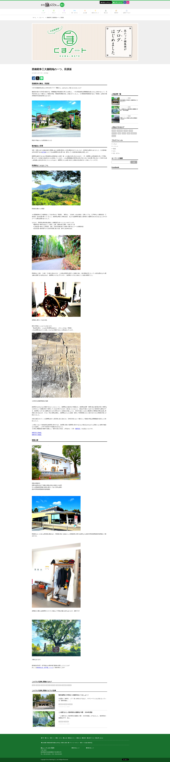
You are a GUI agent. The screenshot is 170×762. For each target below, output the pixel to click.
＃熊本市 (38, 685)
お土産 (85, 13)
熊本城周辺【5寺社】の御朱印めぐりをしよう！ (74, 695)
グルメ (54, 13)
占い (114, 151)
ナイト (64, 13)
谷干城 (44, 152)
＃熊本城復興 (119, 130)
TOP (43, 738)
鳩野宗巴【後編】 (37, 435)
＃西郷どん (48, 685)
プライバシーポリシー (74, 742)
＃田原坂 (43, 685)
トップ (43, 13)
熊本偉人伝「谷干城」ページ (45, 667)
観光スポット (95, 13)
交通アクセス (126, 13)
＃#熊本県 (61, 721)
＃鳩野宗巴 (58, 685)
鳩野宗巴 (77, 428)
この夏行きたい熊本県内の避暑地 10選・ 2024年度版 (75, 712)
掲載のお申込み (106, 2)
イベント (115, 146)
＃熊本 (128, 133)
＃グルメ (114, 136)
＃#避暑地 (66, 721)
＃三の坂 (69, 685)
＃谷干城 (53, 685)
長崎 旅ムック (90, 748)
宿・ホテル (74, 13)
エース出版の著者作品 (86, 742)
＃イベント (114, 133)
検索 (134, 162)
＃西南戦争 (64, 685)
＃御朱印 (61, 704)
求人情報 (64, 742)
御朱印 (116, 13)
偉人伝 (106, 13)
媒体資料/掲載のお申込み (54, 742)
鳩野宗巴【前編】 (37, 432)
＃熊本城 (65, 704)
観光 (114, 148)
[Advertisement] (125, 79)
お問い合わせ (118, 2)
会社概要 (44, 742)
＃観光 (33, 685)
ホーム (34, 17)
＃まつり (124, 133)
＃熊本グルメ (133, 133)
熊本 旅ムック (76, 748)
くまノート (41, 17)
